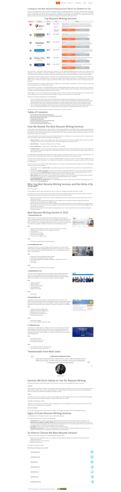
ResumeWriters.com (35, 467)
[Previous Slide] (29, 366)
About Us (70, 3)
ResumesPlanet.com (35, 452)
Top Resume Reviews (77, 65)
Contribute (78, 3)
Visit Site (69, 30)
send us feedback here (43, 181)
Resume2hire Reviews (82, 59)
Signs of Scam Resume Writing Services (39, 122)
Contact (90, 3)
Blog (84, 3)
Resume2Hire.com (35, 472)
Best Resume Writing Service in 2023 (39, 117)
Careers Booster (39, 37)
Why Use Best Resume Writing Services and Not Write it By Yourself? (46, 116)
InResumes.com (34, 462)
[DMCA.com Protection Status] (61, 489)
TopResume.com (34, 477)
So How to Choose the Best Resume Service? (41, 123)
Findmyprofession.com (36, 482)
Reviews (64, 3)
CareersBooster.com (35, 457)
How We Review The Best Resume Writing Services (42, 115)
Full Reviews (83, 30)
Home (58, 3)
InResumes (39, 45)
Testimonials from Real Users (37, 119)
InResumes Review (86, 44)
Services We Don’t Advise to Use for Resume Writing (42, 120)
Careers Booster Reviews (82, 37)
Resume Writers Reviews (80, 52)
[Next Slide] (92, 366)
